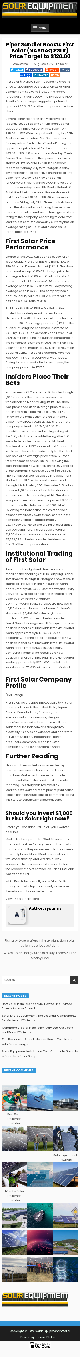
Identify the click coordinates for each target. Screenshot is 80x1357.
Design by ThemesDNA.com (40, 1337)
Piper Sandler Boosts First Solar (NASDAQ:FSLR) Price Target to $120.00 (40, 50)
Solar (63, 64)
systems (22, 64)
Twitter (18, 70)
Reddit (53, 70)
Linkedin (42, 75)
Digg (27, 75)
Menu (43, 28)
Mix (57, 75)
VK (67, 70)
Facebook (35, 70)
